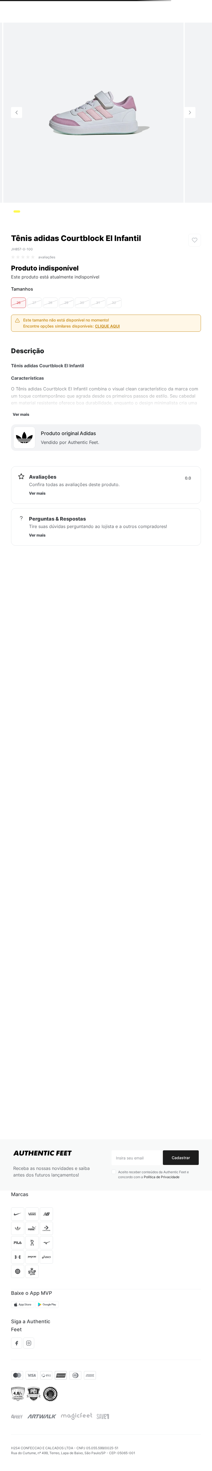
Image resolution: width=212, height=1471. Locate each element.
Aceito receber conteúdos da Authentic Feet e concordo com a (153, 1174)
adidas (49, 30)
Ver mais (21, 453)
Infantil (32, 30)
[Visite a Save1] (103, 1416)
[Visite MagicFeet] (76, 1416)
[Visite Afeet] (17, 1416)
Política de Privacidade (161, 1177)
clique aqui (107, 365)
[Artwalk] (42, 1416)
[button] (18, 342)
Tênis (15, 30)
